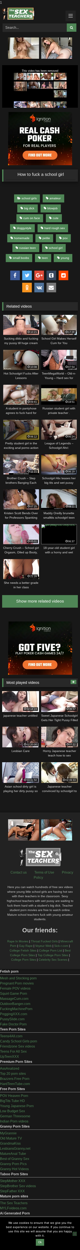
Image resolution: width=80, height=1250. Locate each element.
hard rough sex (54, 228)
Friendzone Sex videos (17, 1046)
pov (65, 238)
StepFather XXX (12, 1191)
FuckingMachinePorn (16, 1009)
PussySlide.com (12, 1019)
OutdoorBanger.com (15, 1004)
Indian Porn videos (14, 1121)
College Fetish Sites (23, 950)
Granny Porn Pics (13, 1164)
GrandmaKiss (10, 1143)
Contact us (18, 872)
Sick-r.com (61, 945)
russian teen (27, 248)
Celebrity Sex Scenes (53, 959)
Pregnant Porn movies (17, 983)
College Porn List (50, 950)
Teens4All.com (11, 1036)
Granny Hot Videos (14, 1169)
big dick (29, 208)
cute (55, 218)
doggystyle (24, 228)
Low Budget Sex (12, 1111)
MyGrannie (8, 1133)
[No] (75, 1234)
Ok (40, 1242)
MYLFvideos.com (13, 1208)
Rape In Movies (17, 941)
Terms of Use (44, 872)
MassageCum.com (14, 998)
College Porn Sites (23, 959)
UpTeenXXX (9, 1056)
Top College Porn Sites (53, 955)
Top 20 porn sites (13, 1073)
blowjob (52, 208)
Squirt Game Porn (13, 993)
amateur (55, 198)
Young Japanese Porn (17, 1106)
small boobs (21, 258)
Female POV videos (15, 988)
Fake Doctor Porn (13, 1024)
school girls (29, 198)
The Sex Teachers (14, 1203)
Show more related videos (40, 601)
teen (45, 258)
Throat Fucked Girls (44, 941)
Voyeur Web (43, 945)
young (65, 258)
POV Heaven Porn (14, 1096)
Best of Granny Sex (14, 1159)
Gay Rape (26, 945)
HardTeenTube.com (15, 1084)
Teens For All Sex (13, 1051)
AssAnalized (9, 1068)
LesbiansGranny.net (15, 1148)
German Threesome (15, 1116)
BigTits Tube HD (12, 1101)
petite (46, 238)
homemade (21, 238)
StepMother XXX (12, 1181)
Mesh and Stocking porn (18, 978)
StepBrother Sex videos (18, 1186)
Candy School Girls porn (18, 1041)
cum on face (31, 218)
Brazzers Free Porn (14, 1079)
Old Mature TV (11, 1138)
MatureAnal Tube (13, 1153)
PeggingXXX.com (13, 1014)
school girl (56, 248)
